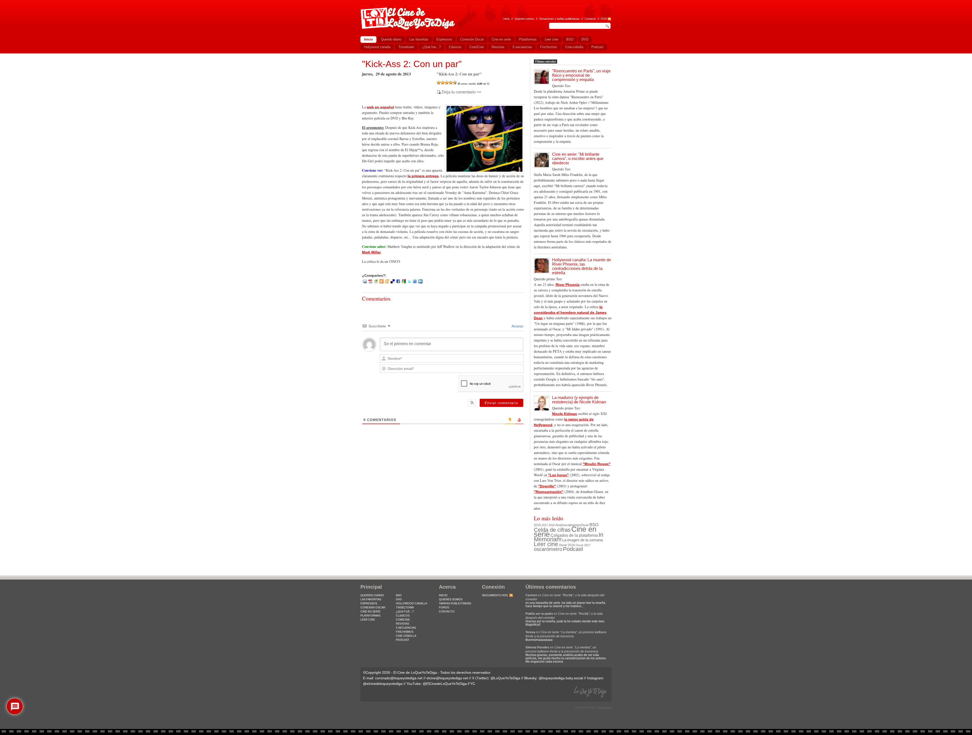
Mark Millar (371, 252)
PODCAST (402, 639)
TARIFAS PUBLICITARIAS (455, 603)
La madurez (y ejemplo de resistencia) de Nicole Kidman (579, 399)
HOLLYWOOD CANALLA (411, 603)
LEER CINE (367, 619)
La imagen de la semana (582, 540)
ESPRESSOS (368, 603)
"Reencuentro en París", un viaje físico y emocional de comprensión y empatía (581, 75)
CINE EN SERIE (370, 611)
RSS (603, 18)
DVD (399, 599)
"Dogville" (547, 486)
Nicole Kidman (564, 414)
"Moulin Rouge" (597, 464)
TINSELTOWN (405, 607)
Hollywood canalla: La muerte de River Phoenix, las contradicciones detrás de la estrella (581, 266)
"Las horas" (558, 475)
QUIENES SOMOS (450, 599)
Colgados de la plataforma (574, 535)
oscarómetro (548, 549)
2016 (537, 525)
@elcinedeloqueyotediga (382, 684)
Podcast (573, 549)
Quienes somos (524, 18)
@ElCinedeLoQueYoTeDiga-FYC (449, 684)
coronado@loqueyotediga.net (398, 678)
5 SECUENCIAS (406, 627)
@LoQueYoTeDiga (505, 678)
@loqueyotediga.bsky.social (561, 678)
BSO (594, 524)
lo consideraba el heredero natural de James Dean (570, 312)
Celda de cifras (552, 530)
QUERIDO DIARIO (372, 595)
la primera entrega (423, 176)
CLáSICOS (403, 615)
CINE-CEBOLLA (406, 635)
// (598, 18)
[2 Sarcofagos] (443, 83)
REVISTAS (402, 623)
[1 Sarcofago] (439, 83)
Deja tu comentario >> (461, 92)
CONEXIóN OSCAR (372, 607)
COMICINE (403, 619)
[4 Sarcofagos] (451, 83)
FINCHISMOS (404, 631)
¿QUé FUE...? (405, 611)
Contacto (590, 18)
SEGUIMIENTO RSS (495, 595)
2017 (545, 525)
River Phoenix (568, 285)
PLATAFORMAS (370, 615)
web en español (380, 107)
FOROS (444, 607)
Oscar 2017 (583, 545)
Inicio (506, 18)
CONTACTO (447, 611)
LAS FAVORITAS (370, 599)
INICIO (443, 595)
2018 (552, 525)
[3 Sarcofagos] (447, 83)
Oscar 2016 (567, 545)
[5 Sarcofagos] (455, 83)
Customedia (604, 707)
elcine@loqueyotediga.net (447, 678)
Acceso (517, 326)
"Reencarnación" (548, 492)
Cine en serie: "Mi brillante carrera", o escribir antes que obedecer (577, 158)
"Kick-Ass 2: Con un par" (412, 64)
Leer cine (546, 544)
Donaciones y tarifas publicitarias (559, 18)
